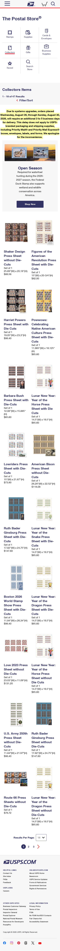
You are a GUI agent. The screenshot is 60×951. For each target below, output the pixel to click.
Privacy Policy (35, 906)
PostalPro (7, 925)
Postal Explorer (9, 915)
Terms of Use (34, 909)
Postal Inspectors (10, 909)
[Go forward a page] (38, 847)
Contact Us (7, 873)
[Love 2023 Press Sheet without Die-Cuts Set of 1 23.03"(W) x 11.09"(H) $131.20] (16, 646)
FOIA (31, 912)
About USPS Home (36, 873)
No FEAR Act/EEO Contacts (40, 915)
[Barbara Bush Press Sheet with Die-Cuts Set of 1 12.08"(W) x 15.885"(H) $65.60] (16, 376)
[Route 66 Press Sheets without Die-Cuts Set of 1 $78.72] (16, 778)
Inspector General (10, 912)
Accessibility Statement (38, 922)
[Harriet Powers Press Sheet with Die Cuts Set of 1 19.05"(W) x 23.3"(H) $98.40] (16, 301)
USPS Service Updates (38, 879)
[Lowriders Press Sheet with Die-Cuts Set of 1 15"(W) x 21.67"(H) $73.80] (16, 445)
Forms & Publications (37, 882)
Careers (6, 891)
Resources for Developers (13, 922)
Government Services (37, 885)
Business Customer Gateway (14, 906)
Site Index (7, 876)
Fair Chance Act (35, 918)
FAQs (5, 879)
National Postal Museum (12, 918)
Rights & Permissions (37, 889)
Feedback (7, 882)
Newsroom (33, 876)
